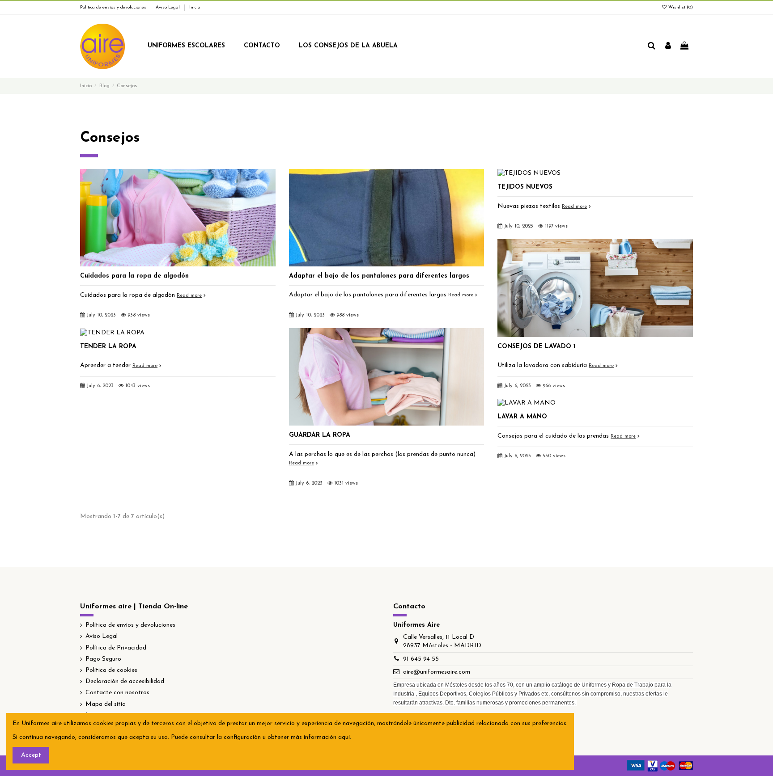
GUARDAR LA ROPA (319, 435)
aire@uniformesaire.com (436, 672)
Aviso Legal (168, 7)
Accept (31, 755)
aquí (344, 737)
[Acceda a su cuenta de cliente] (668, 46)
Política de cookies (111, 670)
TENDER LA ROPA (108, 346)
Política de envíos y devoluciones (114, 7)
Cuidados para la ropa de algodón (134, 276)
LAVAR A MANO (522, 416)
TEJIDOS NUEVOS (524, 187)
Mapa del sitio (105, 704)
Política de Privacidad (115, 648)
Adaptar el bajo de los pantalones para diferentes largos (379, 276)
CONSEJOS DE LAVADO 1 (536, 346)
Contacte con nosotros (117, 692)
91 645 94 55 (421, 659)
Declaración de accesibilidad (124, 681)
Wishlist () (680, 7)
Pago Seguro (103, 659)
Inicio (194, 7)
